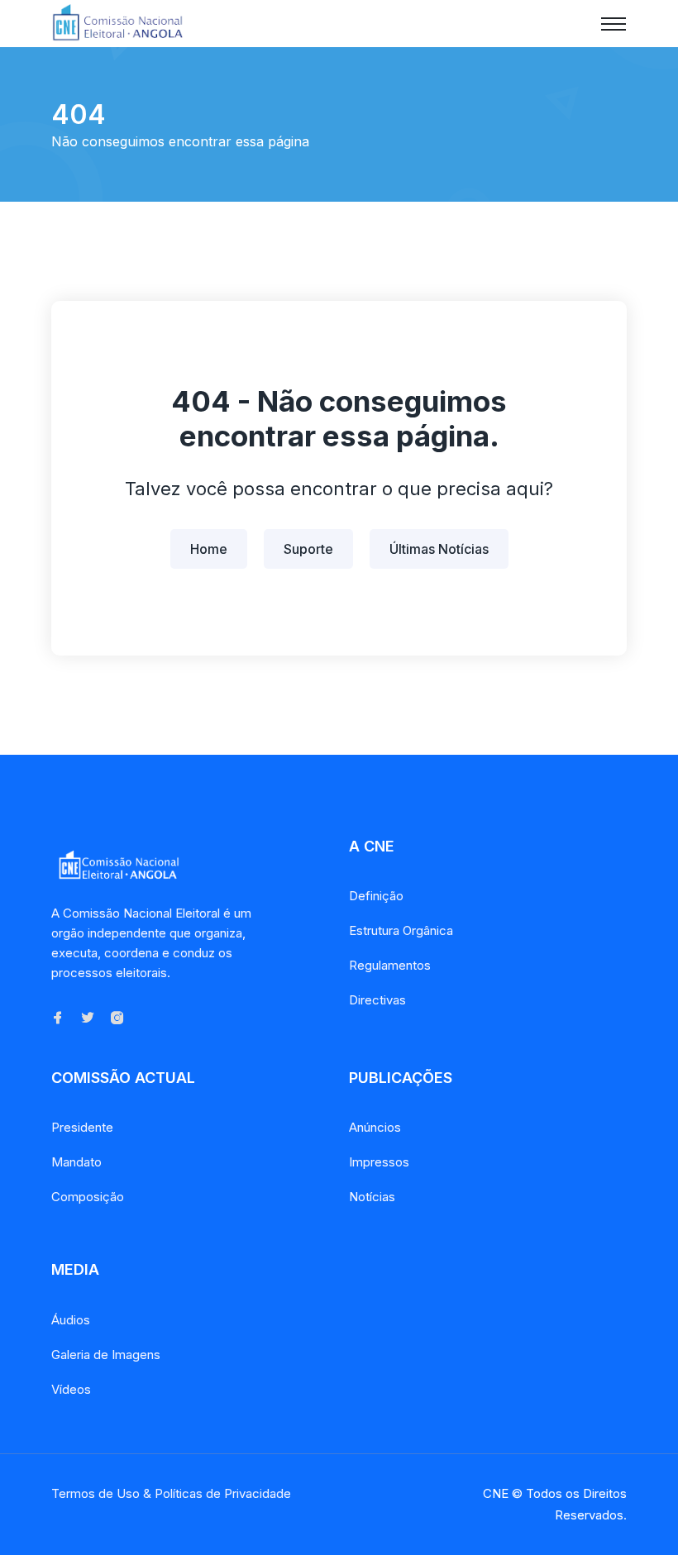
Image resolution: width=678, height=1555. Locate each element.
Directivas (377, 1000)
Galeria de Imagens (105, 1354)
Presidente (82, 1127)
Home (208, 549)
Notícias (372, 1196)
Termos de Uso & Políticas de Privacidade (171, 1493)
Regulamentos (390, 965)
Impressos (379, 1162)
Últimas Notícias (439, 549)
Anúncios (375, 1127)
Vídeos (71, 1389)
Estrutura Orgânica (401, 930)
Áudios (70, 1320)
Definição (376, 896)
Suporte (308, 549)
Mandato (76, 1162)
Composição (87, 1196)
